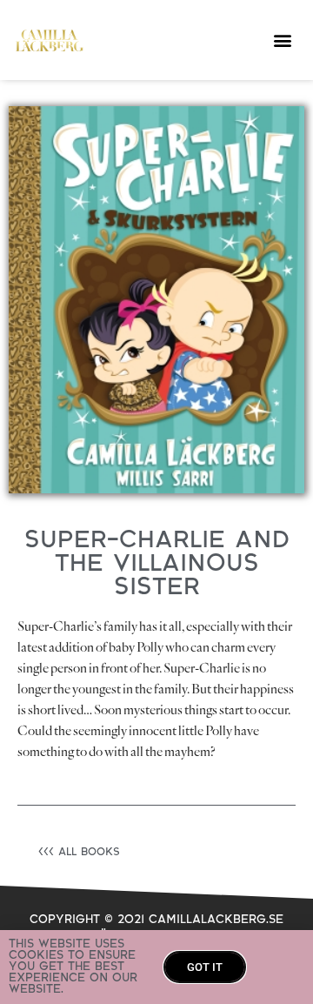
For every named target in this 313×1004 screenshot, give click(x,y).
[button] (283, 40)
